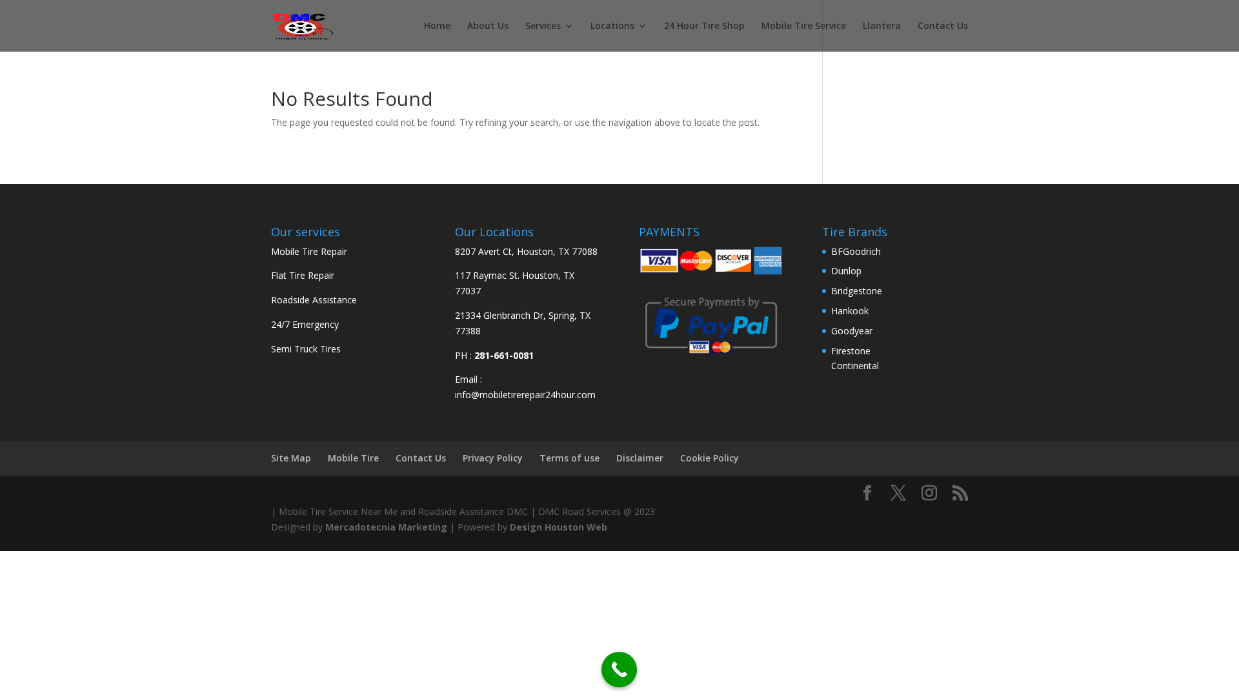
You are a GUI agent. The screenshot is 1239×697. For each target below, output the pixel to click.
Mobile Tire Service (803, 26)
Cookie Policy (709, 458)
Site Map (291, 458)
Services (543, 26)
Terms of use (569, 458)
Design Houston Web (558, 527)
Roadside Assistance (314, 300)
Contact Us (943, 26)
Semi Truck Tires (306, 349)
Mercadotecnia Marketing (386, 527)
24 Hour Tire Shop (704, 26)
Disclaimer (639, 458)
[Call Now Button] (619, 669)
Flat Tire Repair (302, 275)
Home (437, 26)
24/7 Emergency (305, 324)
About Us (488, 26)
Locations (612, 26)
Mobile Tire (353, 458)
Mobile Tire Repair (309, 251)
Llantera (882, 26)
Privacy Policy (493, 458)
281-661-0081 (504, 355)
